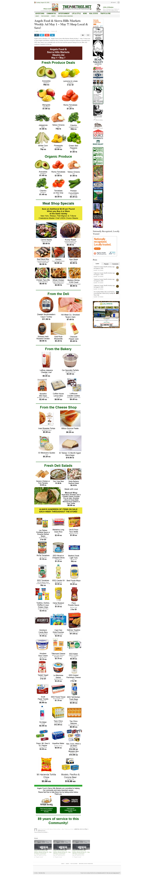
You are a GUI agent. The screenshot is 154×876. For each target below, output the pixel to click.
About (37, 16)
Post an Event (45, 16)
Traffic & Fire (105, 13)
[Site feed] (119, 2)
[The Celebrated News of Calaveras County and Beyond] (77, 7)
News (85, 13)
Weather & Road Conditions (65, 16)
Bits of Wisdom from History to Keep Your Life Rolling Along (111, 9)
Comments (115, 264)
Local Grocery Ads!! (46, 10)
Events (53, 16)
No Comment (100, 270)
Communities (51, 13)
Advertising (39, 13)
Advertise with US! (102, 873)
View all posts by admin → (41, 832)
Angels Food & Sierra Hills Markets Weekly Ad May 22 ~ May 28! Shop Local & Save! (62, 852)
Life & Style (76, 13)
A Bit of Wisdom (108, 7)
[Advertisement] (106, 341)
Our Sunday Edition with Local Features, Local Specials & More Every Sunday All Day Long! (104, 293)
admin (37, 31)
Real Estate (93, 13)
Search (114, 2)
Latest (97, 263)
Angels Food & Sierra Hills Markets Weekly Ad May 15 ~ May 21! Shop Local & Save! (42, 852)
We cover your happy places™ (113, 873)
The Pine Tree (41, 873)
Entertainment (64, 13)
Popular (106, 264)
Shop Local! (47, 9)
